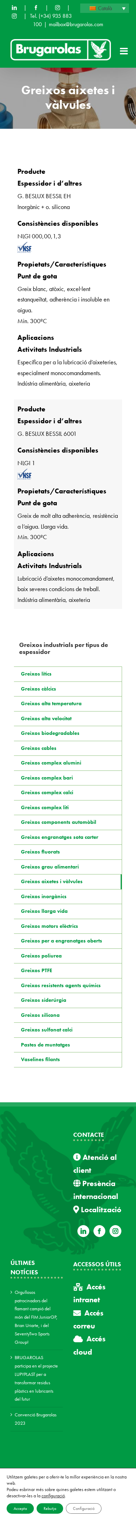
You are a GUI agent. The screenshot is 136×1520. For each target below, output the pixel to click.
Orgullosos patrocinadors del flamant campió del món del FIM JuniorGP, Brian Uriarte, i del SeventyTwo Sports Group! (36, 1317)
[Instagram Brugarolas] (57, 7)
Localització (100, 1210)
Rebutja (50, 1508)
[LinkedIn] (14, 7)
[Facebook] (36, 7)
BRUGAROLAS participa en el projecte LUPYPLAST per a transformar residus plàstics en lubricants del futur (36, 1378)
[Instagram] (115, 1231)
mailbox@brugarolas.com (76, 24)
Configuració (84, 1508)
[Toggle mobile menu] (124, 50)
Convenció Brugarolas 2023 (35, 1418)
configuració (53, 1495)
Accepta (20, 1508)
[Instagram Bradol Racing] (14, 16)
